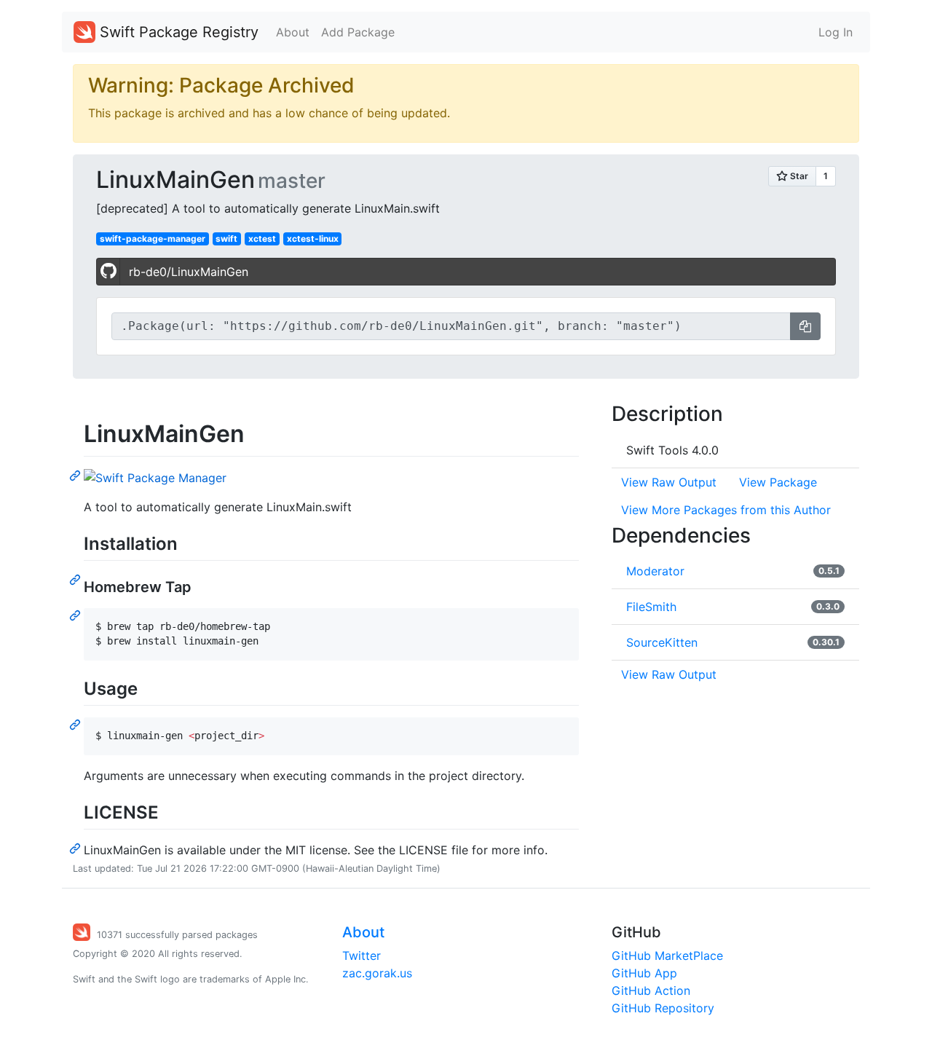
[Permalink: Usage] (76, 723)
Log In (835, 32)
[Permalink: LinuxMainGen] (76, 474)
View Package (778, 482)
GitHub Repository (663, 1008)
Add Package (358, 32)
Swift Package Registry (176, 32)
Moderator (655, 571)
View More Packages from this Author (726, 510)
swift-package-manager (152, 238)
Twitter (361, 955)
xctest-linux (313, 238)
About (292, 32)
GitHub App (644, 973)
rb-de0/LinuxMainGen (188, 271)
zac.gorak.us (377, 973)
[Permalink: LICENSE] (76, 847)
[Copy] (805, 326)
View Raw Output (668, 482)
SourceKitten (662, 642)
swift (226, 238)
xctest (262, 238)
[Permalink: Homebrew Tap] (76, 614)
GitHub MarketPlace (667, 955)
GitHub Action (651, 990)
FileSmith (651, 606)
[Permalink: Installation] (76, 579)
